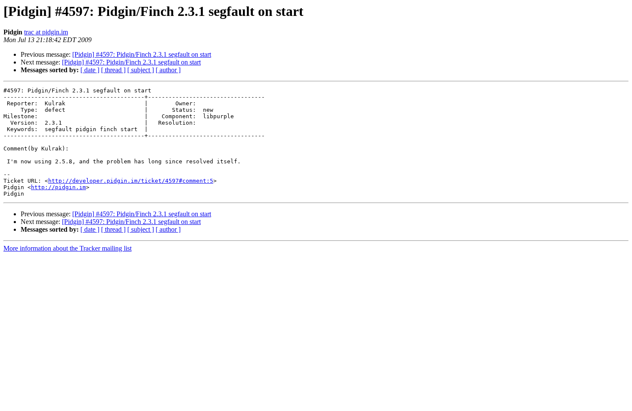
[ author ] (168, 70)
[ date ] (89, 70)
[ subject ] (140, 70)
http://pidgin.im (58, 187)
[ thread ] (113, 70)
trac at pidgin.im (46, 32)
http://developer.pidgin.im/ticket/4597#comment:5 (130, 181)
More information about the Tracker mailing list (67, 248)
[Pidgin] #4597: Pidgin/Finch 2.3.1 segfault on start (141, 54)
